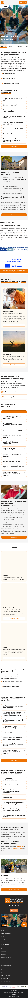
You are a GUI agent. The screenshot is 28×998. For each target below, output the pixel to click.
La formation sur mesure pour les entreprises (13, 706)
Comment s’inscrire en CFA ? (12, 431)
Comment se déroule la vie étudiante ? (12, 455)
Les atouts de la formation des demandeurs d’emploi (13, 803)
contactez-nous (20, 846)
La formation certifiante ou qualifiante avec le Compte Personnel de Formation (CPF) (13, 713)
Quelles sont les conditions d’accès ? (12, 436)
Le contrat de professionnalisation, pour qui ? (13, 424)
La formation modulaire (11, 785)
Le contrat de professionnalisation (10, 779)
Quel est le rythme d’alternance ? (9, 449)
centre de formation (17, 848)
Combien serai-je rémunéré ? (13, 461)
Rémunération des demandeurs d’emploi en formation (11, 791)
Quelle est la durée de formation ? (10, 442)
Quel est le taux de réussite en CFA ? (13, 466)
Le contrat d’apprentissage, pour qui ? (12, 417)
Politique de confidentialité (14, 996)
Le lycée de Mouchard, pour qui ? (12, 99)
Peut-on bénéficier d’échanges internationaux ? (13, 123)
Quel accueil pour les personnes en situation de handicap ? (11, 140)
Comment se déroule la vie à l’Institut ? (12, 117)
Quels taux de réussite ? (11, 134)
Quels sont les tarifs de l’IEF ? (13, 129)
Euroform (20, 232)
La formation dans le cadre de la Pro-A (13, 720)
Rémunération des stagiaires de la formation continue (12, 738)
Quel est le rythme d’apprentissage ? (9, 110)
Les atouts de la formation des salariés (13, 744)
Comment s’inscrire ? (10, 105)
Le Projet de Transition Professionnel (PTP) (10, 727)
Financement (7, 733)
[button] (14, 99)
